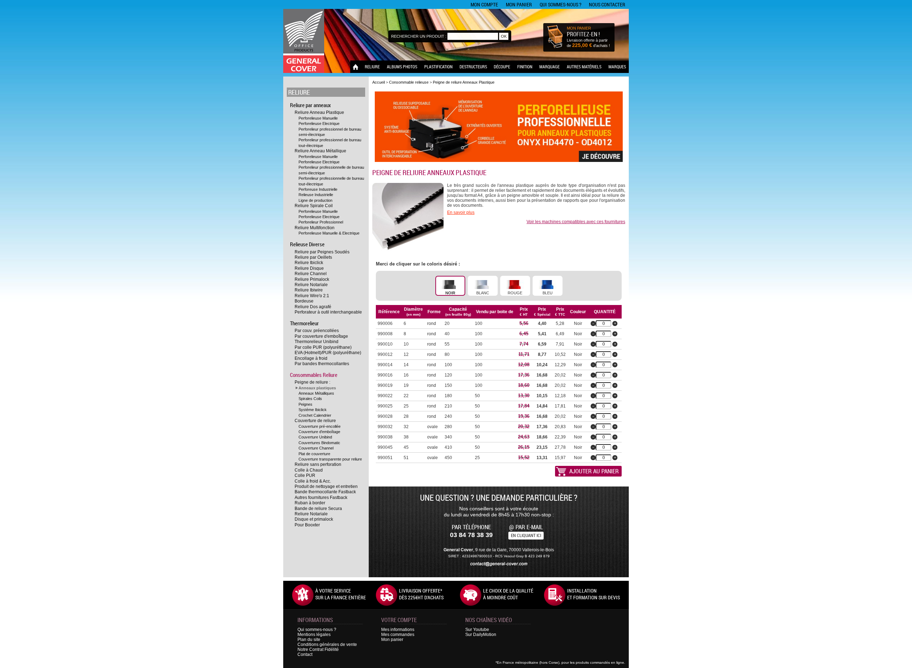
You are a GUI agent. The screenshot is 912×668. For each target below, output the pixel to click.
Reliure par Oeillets (313, 257)
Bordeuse (304, 301)
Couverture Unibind (315, 437)
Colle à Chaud (309, 470)
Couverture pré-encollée (320, 426)
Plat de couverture (314, 454)
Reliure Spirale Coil (314, 205)
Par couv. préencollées (317, 330)
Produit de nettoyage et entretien (326, 486)
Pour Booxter (307, 524)
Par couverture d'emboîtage (321, 336)
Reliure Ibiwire (309, 290)
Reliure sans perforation (318, 464)
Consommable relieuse (409, 82)
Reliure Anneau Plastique (319, 112)
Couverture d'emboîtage (319, 432)
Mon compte (484, 4)
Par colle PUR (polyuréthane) (323, 347)
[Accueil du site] (303, 41)
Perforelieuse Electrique (319, 123)
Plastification (438, 66)
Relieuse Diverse (307, 244)
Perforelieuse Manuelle (318, 118)
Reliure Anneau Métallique (320, 150)
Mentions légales (314, 634)
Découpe (502, 66)
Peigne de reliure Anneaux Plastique (463, 82)
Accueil (378, 82)
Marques (617, 66)
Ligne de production (315, 200)
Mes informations (397, 629)
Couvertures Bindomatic (319, 443)
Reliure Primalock (312, 279)
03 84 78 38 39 (471, 534)
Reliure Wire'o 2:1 (312, 295)
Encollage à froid (311, 358)
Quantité (605, 311)
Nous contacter (607, 4)
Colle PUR (305, 475)
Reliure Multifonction (315, 227)
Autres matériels (584, 66)
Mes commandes (397, 634)
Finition (524, 66)
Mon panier (519, 4)
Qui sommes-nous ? (560, 4)
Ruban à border (310, 502)
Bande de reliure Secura (318, 508)
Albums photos (402, 66)
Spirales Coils (310, 398)
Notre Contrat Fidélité (318, 649)
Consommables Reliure (313, 374)
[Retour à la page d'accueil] (355, 67)
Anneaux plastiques (317, 388)
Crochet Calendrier (315, 415)
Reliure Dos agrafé (313, 306)
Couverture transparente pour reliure (330, 459)
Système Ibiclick (313, 409)
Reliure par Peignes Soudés (322, 251)
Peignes (305, 404)
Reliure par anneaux (310, 105)
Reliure (372, 66)
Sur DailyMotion (480, 634)
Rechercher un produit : (418, 36)
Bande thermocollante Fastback (325, 491)
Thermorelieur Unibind (316, 341)
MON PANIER (579, 28)
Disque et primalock (314, 519)
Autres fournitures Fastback (321, 497)
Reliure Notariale (311, 284)
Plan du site (308, 639)
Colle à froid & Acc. (313, 481)
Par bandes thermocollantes (322, 363)
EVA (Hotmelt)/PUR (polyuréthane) (328, 352)
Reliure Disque (309, 268)
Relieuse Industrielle (316, 195)
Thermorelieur (304, 323)
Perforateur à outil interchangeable (328, 312)
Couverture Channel (316, 448)
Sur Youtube (477, 629)
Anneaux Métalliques (316, 393)
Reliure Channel (311, 273)
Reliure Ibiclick (309, 262)
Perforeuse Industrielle (318, 189)
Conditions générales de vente (327, 644)
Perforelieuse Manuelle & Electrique (329, 233)
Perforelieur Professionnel (321, 222)
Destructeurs (473, 66)
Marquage (549, 66)
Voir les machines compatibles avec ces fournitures (576, 221)
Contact (304, 654)
